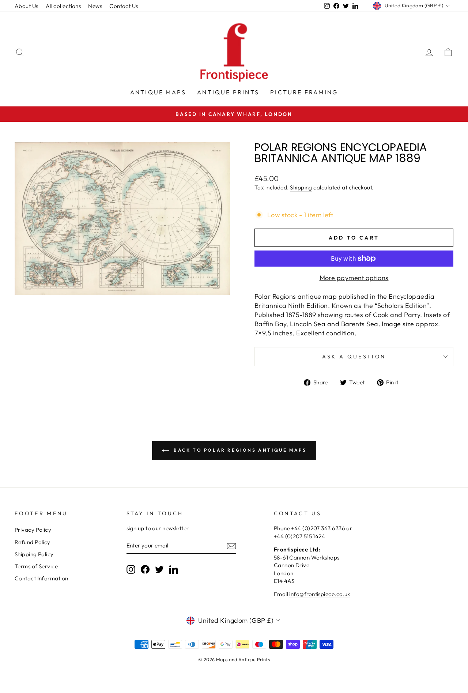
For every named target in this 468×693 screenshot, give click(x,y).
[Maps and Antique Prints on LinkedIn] (173, 569)
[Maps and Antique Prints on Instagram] (131, 569)
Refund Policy (32, 542)
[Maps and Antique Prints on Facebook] (145, 569)
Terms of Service (36, 566)
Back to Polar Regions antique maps (239, 450)
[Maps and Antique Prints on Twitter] (159, 569)
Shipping (301, 187)
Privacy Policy (33, 529)
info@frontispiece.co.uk (319, 594)
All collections (63, 6)
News (95, 6)
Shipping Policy (34, 554)
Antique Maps (158, 92)
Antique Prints (228, 92)
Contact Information (41, 578)
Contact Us (123, 6)
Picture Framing (304, 92)
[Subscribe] (231, 546)
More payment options (354, 278)
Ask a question (354, 356)
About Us (26, 6)
